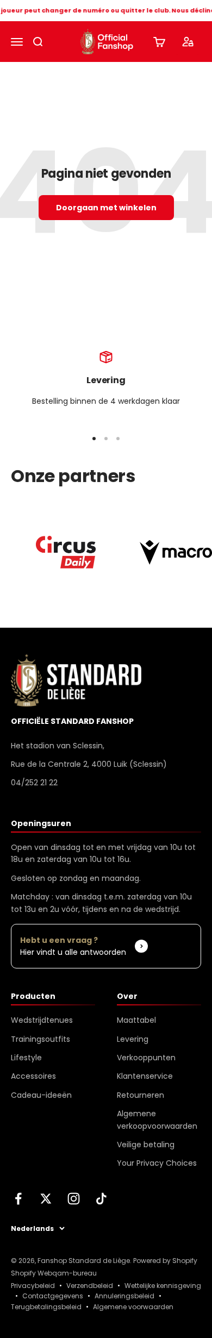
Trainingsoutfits (40, 1039)
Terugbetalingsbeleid (46, 1306)
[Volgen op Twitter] (46, 1198)
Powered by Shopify (165, 1260)
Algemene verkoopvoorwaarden (157, 1119)
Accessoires (33, 1076)
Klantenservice (145, 1076)
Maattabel (136, 1020)
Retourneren (140, 1095)
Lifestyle (26, 1057)
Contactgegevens (52, 1296)
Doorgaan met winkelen (106, 207)
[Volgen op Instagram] (73, 1198)
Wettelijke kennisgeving (162, 1285)
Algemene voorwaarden (133, 1306)
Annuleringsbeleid (124, 1296)
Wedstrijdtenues (42, 1020)
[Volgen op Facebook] (18, 1198)
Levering (132, 1039)
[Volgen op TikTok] (101, 1198)
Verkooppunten (146, 1057)
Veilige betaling (145, 1144)
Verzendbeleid (89, 1285)
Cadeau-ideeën (41, 1095)
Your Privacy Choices (157, 1163)
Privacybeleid (33, 1285)
